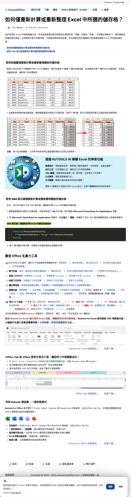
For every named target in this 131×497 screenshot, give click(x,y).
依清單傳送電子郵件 (50, 293)
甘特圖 (90, 302)
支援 (94, 9)
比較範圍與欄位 (84, 285)
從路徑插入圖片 (63, 305)
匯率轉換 (111, 305)
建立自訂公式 (92, 262)
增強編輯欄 (50, 290)
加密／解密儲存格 (28, 293)
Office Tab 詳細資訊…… (88, 393)
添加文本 (42, 302)
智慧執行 (63, 262)
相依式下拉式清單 (55, 280)
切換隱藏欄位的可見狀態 (63, 285)
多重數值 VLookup (55, 275)
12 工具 (30, 302)
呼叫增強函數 (18, 266)
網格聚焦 (23, 290)
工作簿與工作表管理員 (70, 290)
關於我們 (90, 464)
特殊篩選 (82, 293)
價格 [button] (55, 9)
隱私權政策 (68, 464)
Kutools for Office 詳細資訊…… (84, 443)
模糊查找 (101, 275)
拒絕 (121, 486)
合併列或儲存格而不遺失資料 (80, 271)
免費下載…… (110, 348)
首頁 (14, 464)
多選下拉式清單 (76, 280)
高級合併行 (36, 309)
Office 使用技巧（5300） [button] (75, 9)
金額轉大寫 (100, 305)
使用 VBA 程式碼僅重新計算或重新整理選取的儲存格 (31, 51)
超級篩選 (68, 293)
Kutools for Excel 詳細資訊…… (84, 348)
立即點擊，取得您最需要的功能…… (57, 322)
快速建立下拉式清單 (32, 280)
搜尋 (106, 9)
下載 (46, 9)
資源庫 (88, 290)
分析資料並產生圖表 (112, 262)
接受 (110, 486)
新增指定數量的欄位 (30, 285)
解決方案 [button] (35, 9)
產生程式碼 (77, 262)
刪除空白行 (56, 271)
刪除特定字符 (54, 302)
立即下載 (88, 186)
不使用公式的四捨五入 (108, 271)
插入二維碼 (49, 305)
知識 (31, 464)
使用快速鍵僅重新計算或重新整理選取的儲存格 (28, 47)
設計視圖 (37, 290)
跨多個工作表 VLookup (80, 275)
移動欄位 (46, 285)
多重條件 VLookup (33, 275)
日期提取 (111, 290)
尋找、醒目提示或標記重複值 (32, 271)
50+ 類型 (78, 302)
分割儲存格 (48, 309)
